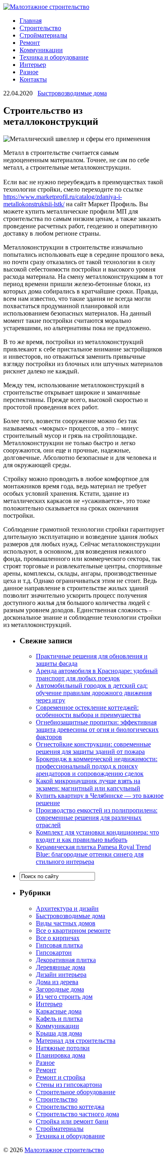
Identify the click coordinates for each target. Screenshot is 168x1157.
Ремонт (30, 42)
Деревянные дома (60, 967)
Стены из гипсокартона (69, 1084)
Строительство (40, 27)
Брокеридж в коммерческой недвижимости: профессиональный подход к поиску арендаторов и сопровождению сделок (96, 766)
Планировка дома (60, 1055)
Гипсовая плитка (59, 945)
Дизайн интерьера (61, 974)
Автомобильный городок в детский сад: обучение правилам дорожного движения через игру (94, 693)
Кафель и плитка (59, 1018)
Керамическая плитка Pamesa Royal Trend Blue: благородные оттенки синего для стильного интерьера (93, 854)
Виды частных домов (65, 923)
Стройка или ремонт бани (72, 1121)
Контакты (33, 79)
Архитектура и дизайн (67, 908)
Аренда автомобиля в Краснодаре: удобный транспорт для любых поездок (97, 674)
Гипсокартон (54, 952)
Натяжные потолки (63, 1047)
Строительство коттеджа (70, 1106)
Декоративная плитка (66, 959)
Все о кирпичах (58, 937)
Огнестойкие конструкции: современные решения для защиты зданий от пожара (93, 748)
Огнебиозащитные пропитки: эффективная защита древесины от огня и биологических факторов (97, 729)
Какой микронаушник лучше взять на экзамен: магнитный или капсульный (88, 784)
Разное (29, 71)
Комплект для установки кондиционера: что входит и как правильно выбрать (97, 836)
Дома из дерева (57, 981)
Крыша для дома (59, 1033)
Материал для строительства (75, 1040)
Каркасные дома (59, 1011)
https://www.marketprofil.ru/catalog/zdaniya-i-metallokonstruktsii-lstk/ (62, 200)
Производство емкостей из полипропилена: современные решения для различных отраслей (96, 817)
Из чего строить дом (64, 996)
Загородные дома (60, 989)
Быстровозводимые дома (72, 93)
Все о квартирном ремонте (73, 930)
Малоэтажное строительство (64, 1149)
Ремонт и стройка (60, 1077)
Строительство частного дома (77, 1114)
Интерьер (33, 64)
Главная (31, 20)
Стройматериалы (43, 35)
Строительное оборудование (75, 1092)
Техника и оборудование (54, 57)
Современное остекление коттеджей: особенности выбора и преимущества (88, 711)
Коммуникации (41, 49)
